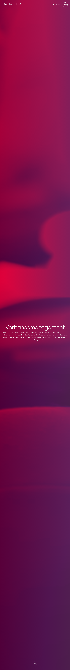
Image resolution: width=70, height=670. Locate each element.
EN (59, 4)
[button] (65, 4)
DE (53, 4)
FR (56, 4)
